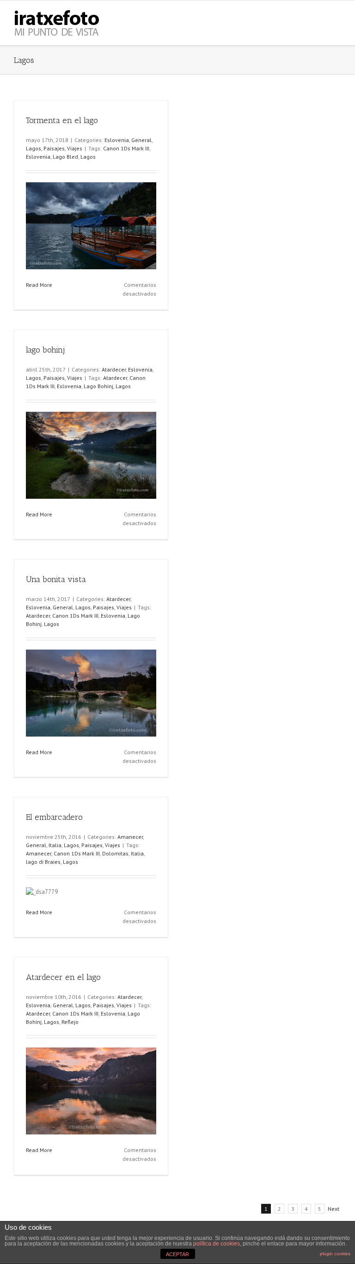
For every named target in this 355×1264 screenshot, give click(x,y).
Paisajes (54, 148)
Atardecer (114, 369)
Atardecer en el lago (63, 977)
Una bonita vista (56, 579)
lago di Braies (43, 861)
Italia (55, 845)
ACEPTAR (177, 1254)
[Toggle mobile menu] (337, 14)
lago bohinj (45, 350)
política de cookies (216, 1243)
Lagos (33, 148)
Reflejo (70, 1021)
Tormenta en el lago (62, 120)
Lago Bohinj (98, 386)
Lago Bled (65, 156)
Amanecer (130, 836)
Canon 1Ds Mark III (126, 148)
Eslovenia (116, 139)
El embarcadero (54, 817)
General (141, 139)
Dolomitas (115, 853)
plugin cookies (335, 1253)
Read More (39, 284)
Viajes (74, 148)
